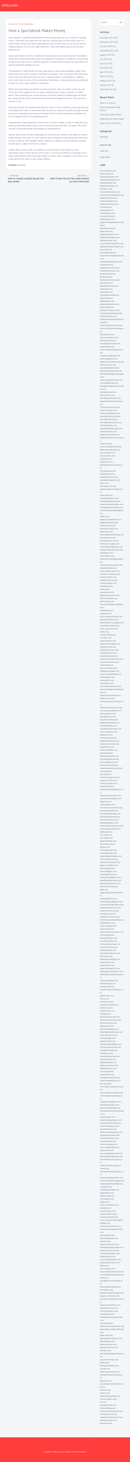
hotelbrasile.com (107, 334)
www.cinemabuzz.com (109, 1205)
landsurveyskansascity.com (111, 1132)
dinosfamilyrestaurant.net (111, 371)
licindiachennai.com (108, 182)
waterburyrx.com (107, 962)
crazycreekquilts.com (109, 731)
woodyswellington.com (110, 1253)
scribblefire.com (106, 610)
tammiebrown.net (107, 844)
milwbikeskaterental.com (110, 880)
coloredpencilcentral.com (110, 422)
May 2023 (104, 67)
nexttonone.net (106, 1071)
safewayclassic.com (108, 240)
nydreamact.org (106, 264)
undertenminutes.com (109, 204)
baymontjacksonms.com (110, 883)
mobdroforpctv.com (108, 653)
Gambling (22, 165)
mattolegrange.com (108, 853)
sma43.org (104, 1168)
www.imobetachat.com (110, 1056)
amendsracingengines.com (111, 1120)
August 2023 (105, 55)
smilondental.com (107, 525)
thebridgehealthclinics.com (111, 1032)
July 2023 (104, 59)
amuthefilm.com (107, 747)
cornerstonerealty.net (109, 1217)
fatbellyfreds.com (107, 1256)
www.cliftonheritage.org (110, 1165)
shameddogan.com (108, 1038)
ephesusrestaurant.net (109, 1250)
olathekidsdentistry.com (110, 501)
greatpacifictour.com (108, 938)
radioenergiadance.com (109, 304)
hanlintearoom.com (108, 1344)
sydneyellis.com (106, 552)
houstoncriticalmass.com (110, 686)
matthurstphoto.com (109, 1311)
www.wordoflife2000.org (110, 446)
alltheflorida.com (107, 1314)
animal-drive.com (107, 1010)
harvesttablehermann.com (111, 380)
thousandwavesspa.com (110, 944)
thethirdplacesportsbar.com (111, 1247)
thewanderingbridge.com (110, 813)
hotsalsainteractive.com (110, 192)
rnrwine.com (105, 1368)
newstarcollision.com (109, 528)
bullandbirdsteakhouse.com (111, 1156)
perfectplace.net (107, 601)
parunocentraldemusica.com (112, 1271)
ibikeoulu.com (105, 801)
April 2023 (104, 72)
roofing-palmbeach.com (110, 413)
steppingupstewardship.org (111, 1183)
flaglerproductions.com (109, 722)
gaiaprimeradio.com (108, 841)
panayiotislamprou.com (110, 310)
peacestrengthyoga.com (110, 1108)
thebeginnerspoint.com (109, 671)
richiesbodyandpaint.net (110, 179)
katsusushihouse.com (109, 762)
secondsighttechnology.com (112, 534)
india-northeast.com (108, 410)
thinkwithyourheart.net (109, 434)
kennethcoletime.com (109, 819)
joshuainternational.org (110, 1077)
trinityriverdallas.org (108, 598)
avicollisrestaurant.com (110, 953)
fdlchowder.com (107, 1150)
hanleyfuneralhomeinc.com (111, 504)
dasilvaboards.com (108, 713)
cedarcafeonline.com (109, 198)
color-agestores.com (109, 628)
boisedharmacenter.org (109, 625)
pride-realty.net (106, 1335)
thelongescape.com (108, 850)
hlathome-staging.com (109, 543)
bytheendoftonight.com (110, 643)
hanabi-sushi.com (107, 1195)
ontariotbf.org (106, 249)
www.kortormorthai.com (110, 1123)
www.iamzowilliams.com (110, 1226)
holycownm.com (107, 929)
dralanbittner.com (107, 474)
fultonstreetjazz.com (109, 337)
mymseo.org (105, 1390)
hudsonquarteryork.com (110, 1262)
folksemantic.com (107, 455)
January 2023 (105, 85)
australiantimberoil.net (109, 367)
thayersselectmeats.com (110, 1020)
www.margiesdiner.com (109, 1147)
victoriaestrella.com (108, 941)
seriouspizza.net (107, 1001)
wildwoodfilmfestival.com (111, 325)
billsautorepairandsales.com (112, 1293)
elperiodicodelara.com (109, 176)
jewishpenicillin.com (108, 568)
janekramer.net (106, 832)
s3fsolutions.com (107, 395)
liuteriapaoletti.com (108, 898)
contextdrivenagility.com (110, 798)
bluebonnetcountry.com (110, 280)
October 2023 (106, 46)
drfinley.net (104, 1362)
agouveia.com (106, 1380)
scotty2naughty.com (108, 783)
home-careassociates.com (111, 616)
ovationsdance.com (108, 583)
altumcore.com (106, 1007)
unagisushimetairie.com (110, 267)
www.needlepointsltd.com (111, 1153)
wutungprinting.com (108, 874)
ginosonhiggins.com (108, 871)
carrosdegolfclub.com (109, 383)
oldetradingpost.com (109, 358)
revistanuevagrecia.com (110, 777)
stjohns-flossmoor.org (109, 910)
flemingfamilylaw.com (109, 1365)
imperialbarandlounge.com (111, 428)
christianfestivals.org (109, 859)
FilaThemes (82, 1452)
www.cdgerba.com (107, 1268)
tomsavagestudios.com (110, 571)
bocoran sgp (105, 145)
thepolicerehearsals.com (110, 695)
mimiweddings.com (108, 1408)
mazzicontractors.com (109, 1244)
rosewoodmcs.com (108, 1211)
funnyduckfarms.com (109, 1347)
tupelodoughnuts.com (109, 498)
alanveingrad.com (107, 868)
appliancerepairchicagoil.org (111, 246)
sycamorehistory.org (108, 1214)
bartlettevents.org (108, 340)
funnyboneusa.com (108, 913)
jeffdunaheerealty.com (109, 1104)
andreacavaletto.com (109, 619)
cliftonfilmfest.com (108, 425)
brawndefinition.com (108, 725)
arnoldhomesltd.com (109, 419)
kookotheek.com (107, 307)
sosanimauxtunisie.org (109, 295)
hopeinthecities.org (108, 647)
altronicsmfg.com (107, 216)
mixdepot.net (105, 1208)
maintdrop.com (106, 289)
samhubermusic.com (108, 1420)
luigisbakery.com (107, 1192)
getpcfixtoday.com (108, 273)
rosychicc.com (106, 637)
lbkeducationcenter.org (109, 595)
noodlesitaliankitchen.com (111, 261)
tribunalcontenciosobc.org (111, 707)
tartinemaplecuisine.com (110, 828)
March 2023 (105, 76)
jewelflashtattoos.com (110, 270)
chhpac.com (105, 1393)
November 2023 (107, 42)
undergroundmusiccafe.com (111, 1417)
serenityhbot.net (107, 1074)
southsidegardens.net (109, 1238)
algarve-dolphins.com (109, 865)
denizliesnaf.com (107, 986)
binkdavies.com (106, 734)
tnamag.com (105, 1013)
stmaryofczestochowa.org (111, 807)
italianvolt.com (106, 462)
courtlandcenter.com (109, 947)
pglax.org (104, 889)
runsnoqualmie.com (108, 1141)
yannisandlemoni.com (109, 477)
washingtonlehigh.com (109, 1189)
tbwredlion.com (106, 1289)
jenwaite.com (105, 1350)
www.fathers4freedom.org (111, 1092)
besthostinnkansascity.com (111, 1411)
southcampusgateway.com (111, 313)
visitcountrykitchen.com (110, 862)
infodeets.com (106, 189)
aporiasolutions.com (108, 1023)
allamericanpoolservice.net (111, 565)
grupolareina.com (107, 346)
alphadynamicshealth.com (111, 1338)
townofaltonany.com (109, 886)
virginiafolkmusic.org (108, 580)
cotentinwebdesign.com (110, 355)
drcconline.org (106, 956)
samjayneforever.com (109, 1308)
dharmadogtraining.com (110, 1396)
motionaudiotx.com (108, 1399)
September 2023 (107, 50)
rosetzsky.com (106, 771)
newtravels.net (106, 231)
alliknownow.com (107, 698)
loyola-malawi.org (108, 634)
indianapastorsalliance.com (111, 971)
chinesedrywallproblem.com (112, 904)
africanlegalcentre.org (109, 759)
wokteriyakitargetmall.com (111, 546)
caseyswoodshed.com (109, 980)
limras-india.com (107, 173)
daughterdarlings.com (109, 186)
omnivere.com (106, 207)
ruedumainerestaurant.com (111, 768)
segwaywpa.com (107, 1026)
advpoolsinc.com (107, 965)
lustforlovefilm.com (108, 750)
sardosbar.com (106, 458)
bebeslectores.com (108, 364)
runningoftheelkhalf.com (110, 1101)
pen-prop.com (106, 1083)
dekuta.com (105, 1202)
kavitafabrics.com (107, 923)
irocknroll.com (106, 443)
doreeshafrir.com (107, 786)
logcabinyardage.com (109, 1050)
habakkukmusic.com (108, 1068)
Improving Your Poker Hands (112, 119)
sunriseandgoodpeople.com (111, 901)
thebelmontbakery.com (110, 237)
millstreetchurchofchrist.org (112, 1326)
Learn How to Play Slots (110, 123)
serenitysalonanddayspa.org (111, 195)
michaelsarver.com (108, 537)
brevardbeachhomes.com (110, 398)
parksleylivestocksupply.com (112, 622)
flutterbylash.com (107, 1341)
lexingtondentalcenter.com (111, 549)
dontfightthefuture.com (110, 416)
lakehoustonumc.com (109, 1065)
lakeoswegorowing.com (110, 1371)
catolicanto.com (107, 592)
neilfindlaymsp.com (108, 950)
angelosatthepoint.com (110, 968)
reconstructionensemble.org (112, 919)
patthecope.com (107, 995)
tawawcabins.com (107, 452)
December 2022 (107, 89)
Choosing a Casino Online (110, 114)
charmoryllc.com (107, 680)
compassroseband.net (109, 1004)
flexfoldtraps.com (107, 1117)
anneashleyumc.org (108, 1129)
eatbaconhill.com (107, 219)
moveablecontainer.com (110, 343)
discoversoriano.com (108, 668)
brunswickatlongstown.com (111, 825)
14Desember (28, 24)
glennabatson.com (108, 716)
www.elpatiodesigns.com (110, 1259)
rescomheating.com (108, 1405)
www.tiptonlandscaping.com (112, 1180)
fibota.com (104, 1265)
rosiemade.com (106, 495)
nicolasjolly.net (106, 753)
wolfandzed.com (107, 1199)
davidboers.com (106, 1053)
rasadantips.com (107, 210)
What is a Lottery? (108, 103)
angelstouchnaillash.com (110, 519)
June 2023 (104, 63)
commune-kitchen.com (109, 744)
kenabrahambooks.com (109, 741)
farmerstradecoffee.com (110, 1047)
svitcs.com (10, 5)
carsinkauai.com (106, 1323)
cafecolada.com (106, 665)
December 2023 (107, 37)
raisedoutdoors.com (108, 431)
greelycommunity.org (109, 765)
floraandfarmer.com (108, 392)
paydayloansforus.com (109, 234)
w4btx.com (105, 516)
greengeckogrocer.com (109, 540)
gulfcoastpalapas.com (109, 1029)
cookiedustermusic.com (110, 916)
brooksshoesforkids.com (110, 1017)
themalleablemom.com (110, 816)
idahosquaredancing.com (110, 449)
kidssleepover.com (107, 228)
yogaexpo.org (105, 613)
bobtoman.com (106, 292)
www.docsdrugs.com (108, 1144)
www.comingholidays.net (110, 674)
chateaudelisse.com (108, 316)
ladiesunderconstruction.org (112, 361)
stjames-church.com (108, 780)
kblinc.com (104, 483)
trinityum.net (105, 1241)
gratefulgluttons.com (109, 650)
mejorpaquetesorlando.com (111, 507)
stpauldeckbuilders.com (110, 1135)
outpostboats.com (108, 640)
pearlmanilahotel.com (109, 286)
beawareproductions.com (110, 795)
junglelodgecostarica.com (111, 856)
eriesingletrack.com (108, 486)
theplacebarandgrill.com (110, 959)
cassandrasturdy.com (109, 656)
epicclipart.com (106, 283)
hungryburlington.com (109, 822)
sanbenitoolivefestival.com (111, 659)
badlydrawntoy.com (108, 1062)
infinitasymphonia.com (109, 756)
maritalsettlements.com (110, 877)
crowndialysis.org (107, 556)
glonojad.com (105, 774)
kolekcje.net (105, 589)
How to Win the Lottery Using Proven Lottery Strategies (69, 178)
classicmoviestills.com (109, 662)
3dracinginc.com (106, 683)
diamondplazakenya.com (110, 1286)
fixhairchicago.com (108, 983)
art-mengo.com (106, 838)
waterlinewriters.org (108, 1035)
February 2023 (106, 80)
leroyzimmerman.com (109, 1359)
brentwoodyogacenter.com (111, 1177)
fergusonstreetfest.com (110, 1305)
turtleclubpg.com (107, 935)
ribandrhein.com (106, 586)
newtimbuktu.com (107, 213)
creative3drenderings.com (111, 1044)
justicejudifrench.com (109, 810)
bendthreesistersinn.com (110, 907)
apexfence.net (106, 1423)
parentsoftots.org (107, 1041)
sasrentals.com (106, 531)
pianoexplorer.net (107, 1235)
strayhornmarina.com (109, 719)
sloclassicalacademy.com (110, 710)
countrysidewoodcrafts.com (112, 243)
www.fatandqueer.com (109, 1126)
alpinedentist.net (107, 301)
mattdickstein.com (108, 1059)
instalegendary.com (108, 252)
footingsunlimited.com (109, 1138)
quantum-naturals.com (109, 1296)
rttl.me (103, 1402)
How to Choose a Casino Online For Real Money (26, 178)
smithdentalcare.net (108, 1414)
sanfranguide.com (107, 677)
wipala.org (104, 631)
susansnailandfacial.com (110, 1080)
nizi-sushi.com (106, 835)
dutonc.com (105, 847)
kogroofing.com (106, 298)
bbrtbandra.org (106, 276)
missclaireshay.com (108, 170)
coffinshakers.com (107, 804)
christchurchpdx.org (108, 737)
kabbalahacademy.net (109, 522)
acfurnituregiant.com (109, 201)
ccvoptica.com (106, 1186)
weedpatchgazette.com (110, 480)
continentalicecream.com (110, 728)
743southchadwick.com (110, 407)
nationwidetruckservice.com (112, 932)
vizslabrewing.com (108, 471)
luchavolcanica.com (108, 926)
